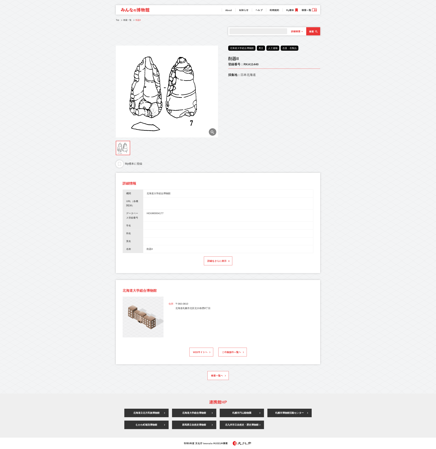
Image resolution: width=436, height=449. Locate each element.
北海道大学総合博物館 (242, 48)
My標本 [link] (290, 10)
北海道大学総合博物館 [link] (194, 412)
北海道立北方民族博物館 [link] (146, 412)
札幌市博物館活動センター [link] (289, 412)
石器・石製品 (289, 48)
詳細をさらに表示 (217, 261)
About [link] (228, 10)
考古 (261, 48)
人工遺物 (273, 48)
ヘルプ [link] (259, 10)
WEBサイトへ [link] (200, 352)
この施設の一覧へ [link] (231, 352)
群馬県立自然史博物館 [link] (194, 424)
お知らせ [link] (243, 10)
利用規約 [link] (274, 10)
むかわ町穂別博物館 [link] (146, 424)
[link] (135, 10)
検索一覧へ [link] (217, 375)
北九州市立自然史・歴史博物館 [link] (242, 424)
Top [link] (117, 20)
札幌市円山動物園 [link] (241, 412)
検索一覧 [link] (306, 10)
